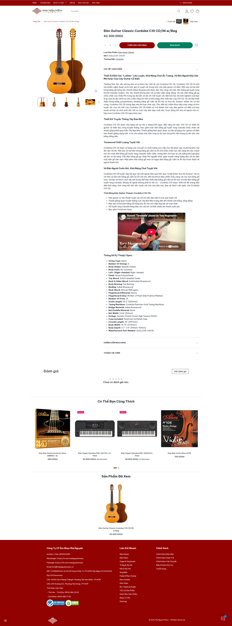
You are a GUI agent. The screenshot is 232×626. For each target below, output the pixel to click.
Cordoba (119, 59)
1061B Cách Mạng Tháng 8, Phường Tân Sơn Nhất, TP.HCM (76, 579)
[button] (99, 102)
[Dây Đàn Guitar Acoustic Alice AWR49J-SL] (52, 429)
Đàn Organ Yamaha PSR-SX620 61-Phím (137, 454)
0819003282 (64, 554)
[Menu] (5, 621)
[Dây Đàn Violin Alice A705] (179, 429)
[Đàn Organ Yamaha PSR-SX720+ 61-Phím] (95, 429)
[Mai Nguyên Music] (47, 11)
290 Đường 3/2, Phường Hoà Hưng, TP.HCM (69, 584)
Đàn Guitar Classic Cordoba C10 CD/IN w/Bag (116, 529)
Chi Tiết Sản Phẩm (113, 69)
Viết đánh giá (180, 371)
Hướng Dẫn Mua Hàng (115, 343)
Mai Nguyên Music (162, 620)
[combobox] (126, 11)
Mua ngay (175, 45)
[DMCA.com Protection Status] (72, 603)
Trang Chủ (36, 21)
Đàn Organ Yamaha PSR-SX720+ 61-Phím (95, 454)
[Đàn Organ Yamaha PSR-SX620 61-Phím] (137, 429)
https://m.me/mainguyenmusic (70, 558)
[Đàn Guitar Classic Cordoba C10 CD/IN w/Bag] (116, 504)
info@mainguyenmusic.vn (63, 567)
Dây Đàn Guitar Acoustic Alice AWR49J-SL (52, 454)
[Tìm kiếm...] (178, 11)
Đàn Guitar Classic (126, 52)
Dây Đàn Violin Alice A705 (179, 453)
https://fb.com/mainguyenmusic (69, 562)
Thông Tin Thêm (112, 353)
